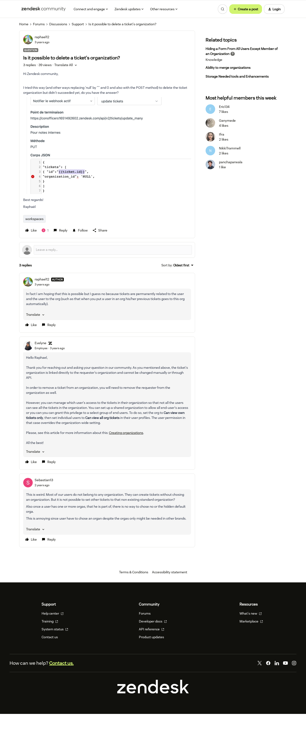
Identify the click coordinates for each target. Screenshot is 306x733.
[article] (107, 303)
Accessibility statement (169, 572)
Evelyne (40, 343)
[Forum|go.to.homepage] (43, 9)
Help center (51, 613)
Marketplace (249, 621)
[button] (245, 9)
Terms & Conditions (133, 572)
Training (48, 621)
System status (53, 629)
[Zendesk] (153, 692)
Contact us (50, 637)
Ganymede (227, 120)
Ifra (221, 134)
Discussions (58, 24)
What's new (249, 613)
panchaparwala (230, 162)
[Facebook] (268, 663)
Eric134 (224, 107)
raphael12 (42, 37)
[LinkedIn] (276, 663)
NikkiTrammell (229, 148)
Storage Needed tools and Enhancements (237, 76)
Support (78, 24)
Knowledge (214, 60)
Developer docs (151, 621)
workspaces (34, 219)
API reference (149, 629)
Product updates (151, 637)
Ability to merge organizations (228, 67)
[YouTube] (285, 663)
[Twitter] (259, 663)
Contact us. (61, 663)
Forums (39, 24)
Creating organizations (126, 433)
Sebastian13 (44, 480)
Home (23, 24)
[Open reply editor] (107, 250)
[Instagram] (294, 663)
